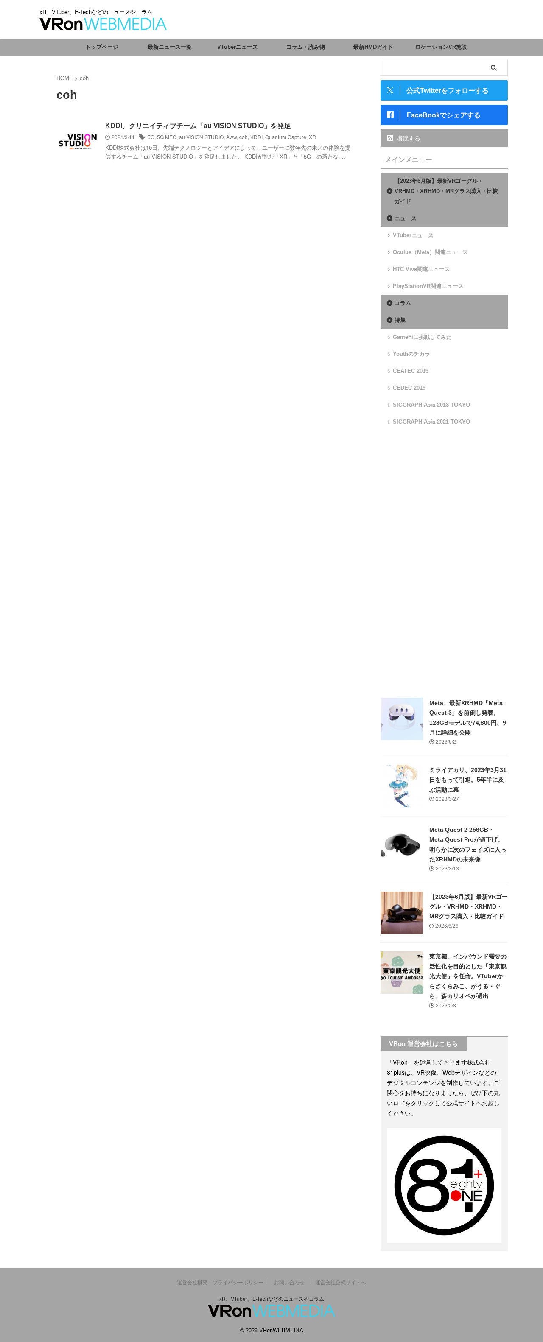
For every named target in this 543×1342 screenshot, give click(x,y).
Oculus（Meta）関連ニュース (430, 252)
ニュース (406, 218)
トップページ (101, 47)
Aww (231, 136)
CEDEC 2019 (409, 388)
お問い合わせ (289, 1282)
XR (312, 136)
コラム (403, 303)
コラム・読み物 (305, 47)
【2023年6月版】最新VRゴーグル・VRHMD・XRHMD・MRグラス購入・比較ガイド (446, 191)
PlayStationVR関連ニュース (428, 286)
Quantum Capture (285, 136)
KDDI (256, 136)
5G (151, 136)
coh (243, 136)
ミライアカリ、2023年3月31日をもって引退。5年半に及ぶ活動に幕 (468, 779)
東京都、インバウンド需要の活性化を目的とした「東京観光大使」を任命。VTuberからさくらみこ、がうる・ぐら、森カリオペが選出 (468, 976)
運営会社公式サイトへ (340, 1282)
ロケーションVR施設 (441, 47)
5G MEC (166, 136)
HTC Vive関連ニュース (421, 269)
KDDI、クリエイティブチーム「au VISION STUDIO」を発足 (198, 125)
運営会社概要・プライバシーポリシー (220, 1282)
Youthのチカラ (411, 354)
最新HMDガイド (373, 47)
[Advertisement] (444, 562)
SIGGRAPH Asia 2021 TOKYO (431, 422)
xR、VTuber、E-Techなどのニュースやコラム (271, 1298)
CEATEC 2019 (410, 371)
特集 (400, 320)
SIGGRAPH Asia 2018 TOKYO (431, 405)
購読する (407, 138)
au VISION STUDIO (201, 136)
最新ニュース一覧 (170, 47)
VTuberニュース (237, 47)
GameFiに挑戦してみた (422, 337)
